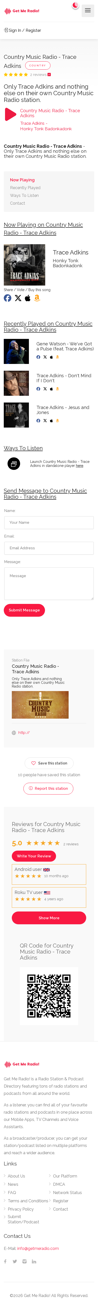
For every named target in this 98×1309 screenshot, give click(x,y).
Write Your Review (34, 856)
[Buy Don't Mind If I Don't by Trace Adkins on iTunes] (52, 389)
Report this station (51, 788)
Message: (12, 562)
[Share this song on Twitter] (18, 299)
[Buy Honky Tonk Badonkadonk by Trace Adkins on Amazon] (37, 299)
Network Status (67, 1192)
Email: (9, 536)
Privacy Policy (21, 1209)
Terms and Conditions (28, 1201)
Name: (10, 510)
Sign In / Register (24, 30)
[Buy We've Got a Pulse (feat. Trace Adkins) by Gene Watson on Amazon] (58, 357)
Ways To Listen (24, 195)
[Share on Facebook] (8, 299)
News (13, 1184)
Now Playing (22, 180)
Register (60, 1201)
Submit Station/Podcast (23, 1219)
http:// (24, 732)
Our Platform (65, 1176)
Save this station (52, 763)
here (79, 466)
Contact (17, 203)
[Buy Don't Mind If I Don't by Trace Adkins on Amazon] (58, 389)
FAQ (12, 1192)
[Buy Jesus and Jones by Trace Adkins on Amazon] (58, 421)
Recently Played (25, 187)
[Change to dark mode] (75, 5)
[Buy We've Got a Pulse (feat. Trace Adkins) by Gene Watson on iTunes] (52, 357)
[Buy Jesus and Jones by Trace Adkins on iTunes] (52, 421)
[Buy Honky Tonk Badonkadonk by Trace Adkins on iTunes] (28, 299)
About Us (16, 1176)
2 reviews (38, 74)
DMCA (59, 1184)
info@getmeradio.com (38, 1248)
